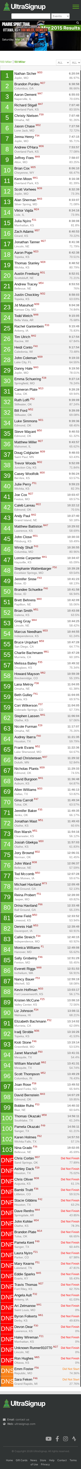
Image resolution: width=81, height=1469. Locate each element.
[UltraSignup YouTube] (48, 1438)
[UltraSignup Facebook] (57, 1438)
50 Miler (19, 61)
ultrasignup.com (25, 1423)
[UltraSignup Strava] (74, 1438)
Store (43, 1460)
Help (51, 1460)
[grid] (40, 728)
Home (9, 1460)
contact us (22, 1419)
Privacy (45, 1464)
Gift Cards (21, 1460)
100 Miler (6, 61)
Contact (62, 1460)
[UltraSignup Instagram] (65, 1438)
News (33, 1460)
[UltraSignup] (24, 6)
